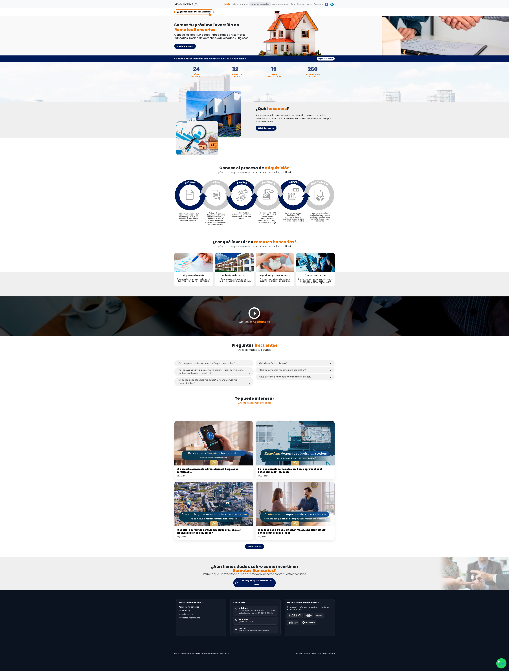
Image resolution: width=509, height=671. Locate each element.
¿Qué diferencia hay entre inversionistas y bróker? (285, 376)
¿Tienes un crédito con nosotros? (195, 12)
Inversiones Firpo (186, 614)
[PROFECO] (295, 615)
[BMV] (308, 622)
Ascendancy (184, 610)
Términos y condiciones (305, 653)
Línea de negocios (260, 4)
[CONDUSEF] (308, 615)
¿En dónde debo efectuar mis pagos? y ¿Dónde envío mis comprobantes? (207, 381)
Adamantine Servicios (189, 607)
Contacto (318, 4)
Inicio (227, 4)
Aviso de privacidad (326, 653)
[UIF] (293, 622)
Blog (293, 4)
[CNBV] (319, 615)
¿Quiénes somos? (280, 4)
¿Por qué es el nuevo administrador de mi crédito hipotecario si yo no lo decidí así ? (211, 371)
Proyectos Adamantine (189, 618)
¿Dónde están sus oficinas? (273, 363)
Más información (266, 128)
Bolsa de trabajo (304, 4)
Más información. (185, 46)
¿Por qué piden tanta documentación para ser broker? (206, 363)
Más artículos (254, 546)
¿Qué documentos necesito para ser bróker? (282, 370)
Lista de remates (240, 4)
